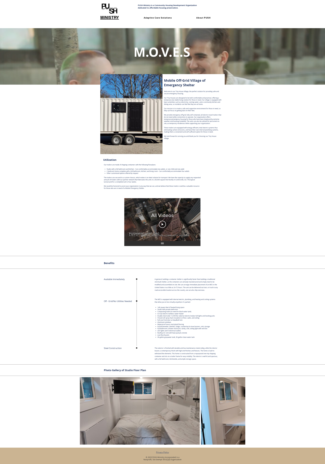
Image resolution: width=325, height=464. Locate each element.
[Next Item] (240, 410)
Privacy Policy (162, 452)
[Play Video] (162, 224)
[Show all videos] (162, 243)
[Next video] (195, 219)
